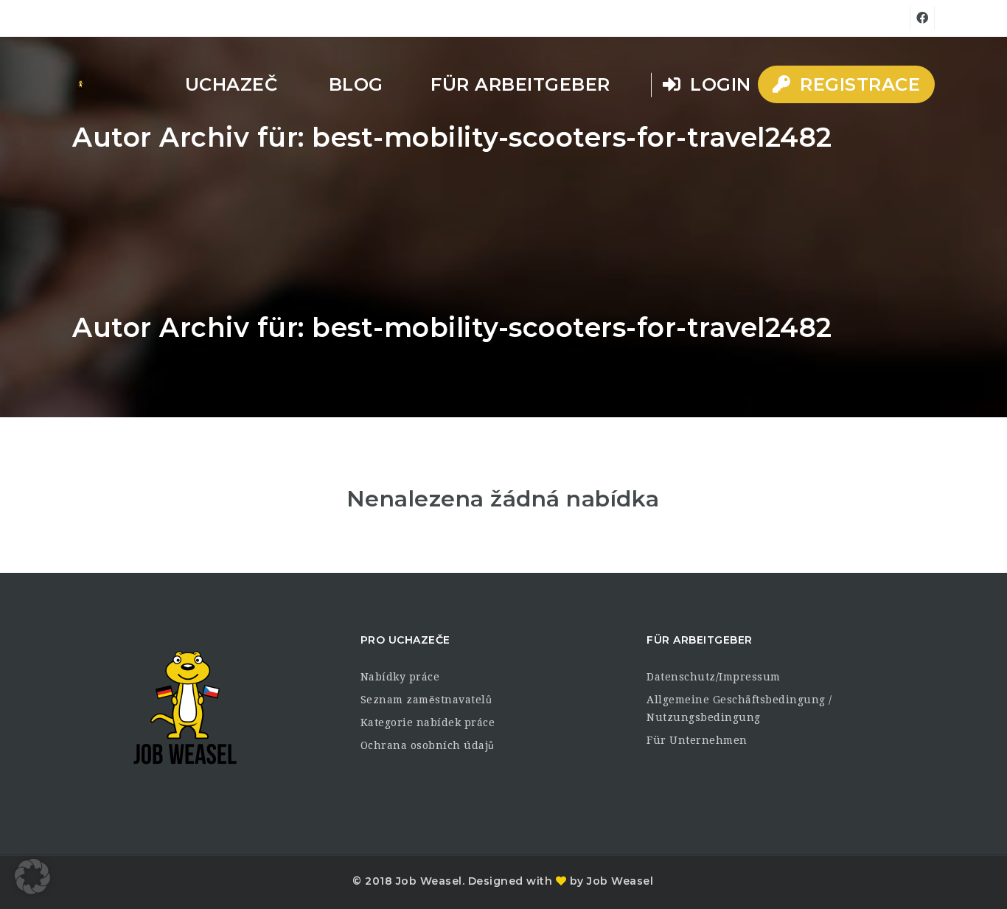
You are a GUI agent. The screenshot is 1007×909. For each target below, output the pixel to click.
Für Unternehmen (697, 740)
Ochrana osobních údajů (427, 745)
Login (718, 84)
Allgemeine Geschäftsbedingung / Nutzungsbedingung (739, 708)
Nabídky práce (400, 677)
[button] (32, 876)
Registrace (858, 84)
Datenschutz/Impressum (714, 677)
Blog (356, 84)
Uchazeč (231, 84)
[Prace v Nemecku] (80, 85)
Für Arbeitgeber (520, 84)
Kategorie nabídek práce (427, 722)
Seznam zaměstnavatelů (426, 700)
